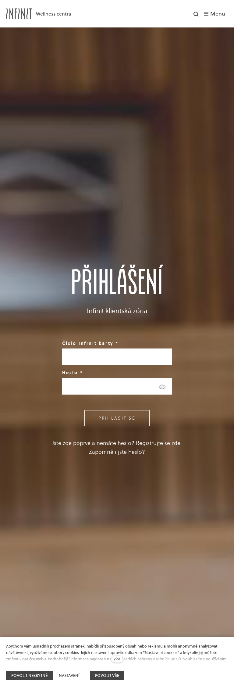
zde (176, 443)
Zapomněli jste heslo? (117, 452)
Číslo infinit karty (90, 343)
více (117, 659)
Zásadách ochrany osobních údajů (150, 659)
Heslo (72, 373)
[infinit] (19, 14)
